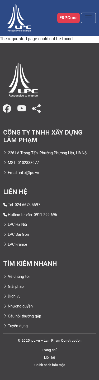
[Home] (19, 18)
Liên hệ (49, 357)
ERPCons (68, 17)
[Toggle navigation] (88, 18)
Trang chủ (50, 350)
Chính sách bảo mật (49, 365)
